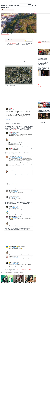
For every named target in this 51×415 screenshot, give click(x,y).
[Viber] (41, 1)
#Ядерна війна (20, 272)
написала (15, 129)
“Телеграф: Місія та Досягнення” (43, 2)
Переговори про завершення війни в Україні (9, 2)
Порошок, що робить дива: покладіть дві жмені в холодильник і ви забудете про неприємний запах (43, 58)
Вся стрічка (39, 43)
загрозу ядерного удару (13, 43)
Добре (30, 4)
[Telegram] (42, 1)
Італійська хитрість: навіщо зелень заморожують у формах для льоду (43, 90)
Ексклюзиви (28, 2)
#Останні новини (9, 272)
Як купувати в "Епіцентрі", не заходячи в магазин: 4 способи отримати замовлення (42, 95)
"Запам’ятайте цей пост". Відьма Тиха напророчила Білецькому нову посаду (44, 111)
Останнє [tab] (39, 41)
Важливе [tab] (48, 41)
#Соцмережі (5, 272)
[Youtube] (43, 1)
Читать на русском (4, 11)
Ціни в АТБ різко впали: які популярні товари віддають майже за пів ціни (43, 100)
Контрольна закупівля (20, 2)
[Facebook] (39, 1)
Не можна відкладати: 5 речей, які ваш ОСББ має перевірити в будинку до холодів (43, 63)
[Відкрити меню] (2, 1)
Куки (26, 4)
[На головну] (25, 1)
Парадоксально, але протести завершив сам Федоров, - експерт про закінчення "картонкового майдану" (44, 80)
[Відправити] (11, 1)
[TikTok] (47, 1)
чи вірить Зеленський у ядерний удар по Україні (23, 269)
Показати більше (42, 122)
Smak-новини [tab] (44, 41)
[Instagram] (45, 1)
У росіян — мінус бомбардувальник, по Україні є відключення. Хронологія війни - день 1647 (43, 85)
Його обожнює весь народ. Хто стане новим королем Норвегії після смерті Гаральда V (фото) (43, 68)
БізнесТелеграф (33, 2)
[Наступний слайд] (50, 3)
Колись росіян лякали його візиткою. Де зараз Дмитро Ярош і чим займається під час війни (43, 47)
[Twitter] (44, 0)
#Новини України (15, 272)
